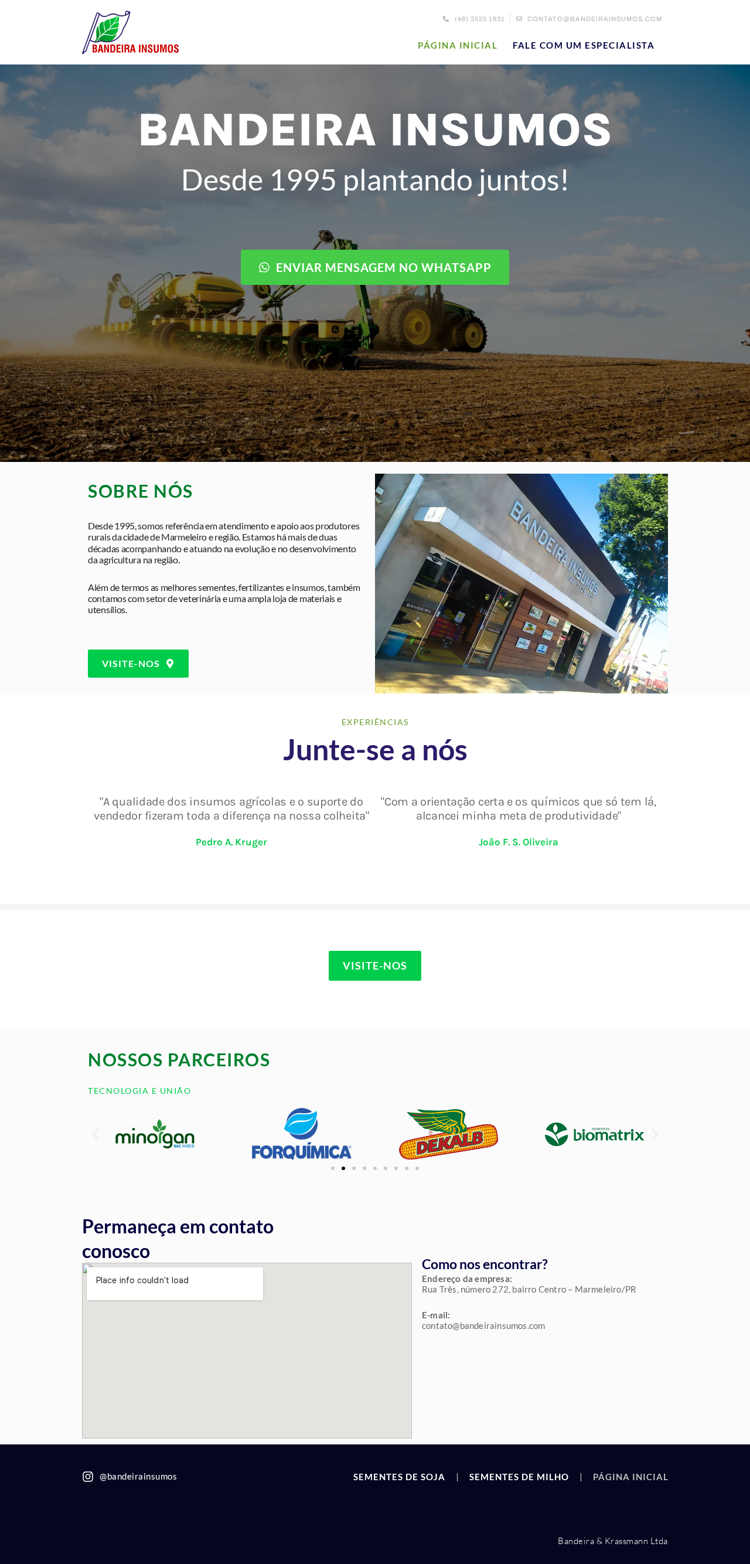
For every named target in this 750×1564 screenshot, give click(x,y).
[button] (95, 1134)
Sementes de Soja (399, 1476)
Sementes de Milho (519, 1476)
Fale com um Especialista (583, 45)
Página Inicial (457, 45)
